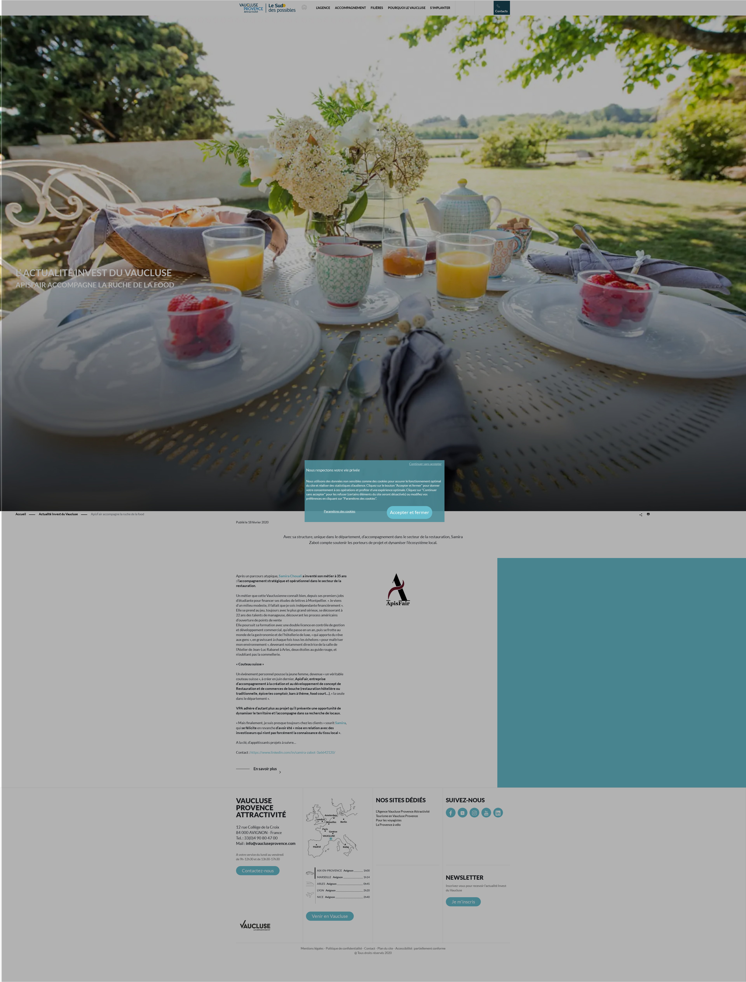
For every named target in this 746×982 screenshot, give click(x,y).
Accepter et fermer (409, 512)
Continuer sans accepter (425, 464)
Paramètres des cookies (339, 511)
